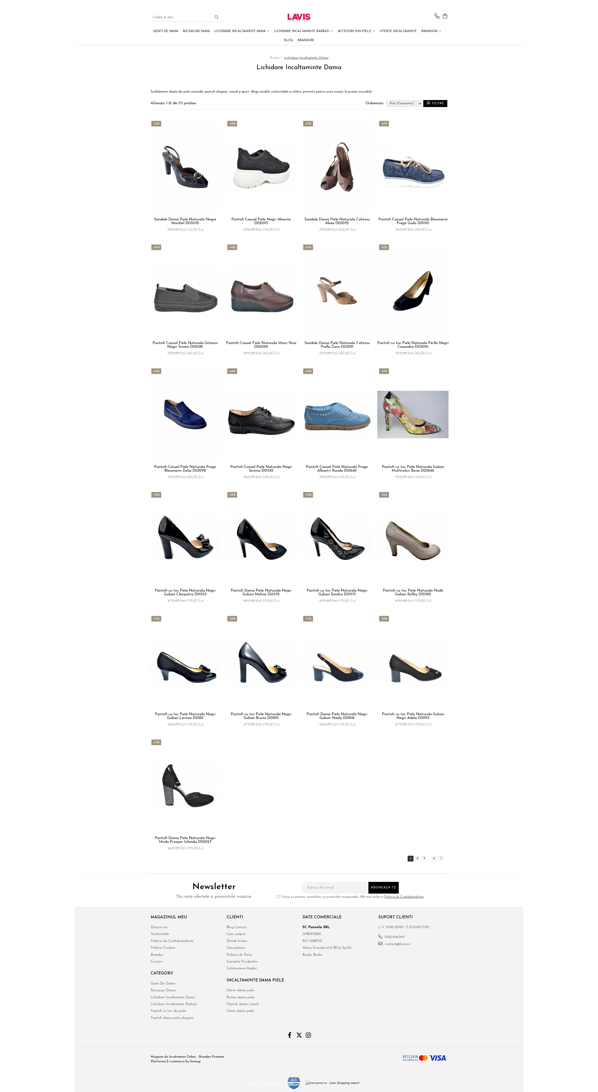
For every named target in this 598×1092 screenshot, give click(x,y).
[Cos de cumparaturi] (444, 16)
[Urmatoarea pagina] (441, 859)
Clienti (235, 917)
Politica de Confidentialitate (404, 897)
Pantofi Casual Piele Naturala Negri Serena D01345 (261, 469)
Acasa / (276, 58)
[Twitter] (299, 1036)
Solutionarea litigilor (242, 968)
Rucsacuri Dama (163, 990)
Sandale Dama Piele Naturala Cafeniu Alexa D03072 (337, 221)
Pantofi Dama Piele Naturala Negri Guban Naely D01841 (337, 716)
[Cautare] (216, 18)
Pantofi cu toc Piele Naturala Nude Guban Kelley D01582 (413, 592)
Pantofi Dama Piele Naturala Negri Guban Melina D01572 (261, 592)
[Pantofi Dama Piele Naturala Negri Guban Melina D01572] (261, 538)
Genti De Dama (163, 983)
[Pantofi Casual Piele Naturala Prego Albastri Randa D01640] (337, 414)
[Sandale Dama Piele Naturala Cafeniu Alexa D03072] (337, 167)
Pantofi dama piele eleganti (172, 1018)
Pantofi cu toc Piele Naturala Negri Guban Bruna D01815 (261, 716)
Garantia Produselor (242, 961)
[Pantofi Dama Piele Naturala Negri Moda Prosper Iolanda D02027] (185, 786)
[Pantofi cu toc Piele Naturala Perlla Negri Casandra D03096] (412, 291)
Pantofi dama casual (242, 1004)
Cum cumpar (236, 934)
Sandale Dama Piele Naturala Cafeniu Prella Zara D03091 (337, 345)
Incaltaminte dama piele (255, 980)
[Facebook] (290, 1036)
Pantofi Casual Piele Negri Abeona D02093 (261, 221)
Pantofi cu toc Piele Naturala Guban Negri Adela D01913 (413, 716)
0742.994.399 (394, 937)
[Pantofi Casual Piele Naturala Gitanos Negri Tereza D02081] (185, 291)
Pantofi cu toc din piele (168, 1011)
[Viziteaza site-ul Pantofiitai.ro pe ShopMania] (294, 1083)
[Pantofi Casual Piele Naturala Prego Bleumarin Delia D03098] (185, 414)
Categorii (162, 973)
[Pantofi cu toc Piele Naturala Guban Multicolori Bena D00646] (412, 414)
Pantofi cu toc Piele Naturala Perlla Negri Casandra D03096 (412, 345)
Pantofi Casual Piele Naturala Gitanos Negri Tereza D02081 (185, 345)
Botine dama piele (241, 997)
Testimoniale (160, 934)
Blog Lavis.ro (236, 927)
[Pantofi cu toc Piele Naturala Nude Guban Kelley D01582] (412, 538)
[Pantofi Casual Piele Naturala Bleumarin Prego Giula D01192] (412, 167)
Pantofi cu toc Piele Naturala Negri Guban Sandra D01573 (337, 592)
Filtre (437, 103)
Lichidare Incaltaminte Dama (173, 997)
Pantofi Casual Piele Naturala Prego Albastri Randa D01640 (337, 469)
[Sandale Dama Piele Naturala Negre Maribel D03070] (185, 167)
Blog (288, 40)
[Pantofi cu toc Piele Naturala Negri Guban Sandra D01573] (337, 538)
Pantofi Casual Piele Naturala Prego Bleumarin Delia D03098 (185, 469)
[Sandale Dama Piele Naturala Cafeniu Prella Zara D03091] (337, 291)
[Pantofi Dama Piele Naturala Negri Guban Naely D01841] (337, 662)
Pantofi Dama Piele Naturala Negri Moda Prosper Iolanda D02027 (185, 840)
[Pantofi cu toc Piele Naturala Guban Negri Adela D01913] (412, 662)
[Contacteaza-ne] (437, 16)
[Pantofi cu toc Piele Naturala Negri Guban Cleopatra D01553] (185, 538)
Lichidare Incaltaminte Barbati (174, 1004)
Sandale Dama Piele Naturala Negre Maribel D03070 (185, 221)
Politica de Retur (239, 955)
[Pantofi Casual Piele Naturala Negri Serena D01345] (261, 414)
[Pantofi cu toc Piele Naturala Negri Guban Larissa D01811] (185, 662)
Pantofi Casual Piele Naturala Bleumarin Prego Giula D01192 (413, 221)
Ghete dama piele (240, 990)
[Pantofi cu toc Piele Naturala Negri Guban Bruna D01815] (261, 662)
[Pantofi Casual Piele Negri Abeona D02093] (261, 167)
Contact (157, 961)
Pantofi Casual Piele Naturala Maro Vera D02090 (261, 345)
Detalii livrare (237, 941)
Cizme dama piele (240, 1011)
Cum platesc (236, 948)
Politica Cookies (163, 948)
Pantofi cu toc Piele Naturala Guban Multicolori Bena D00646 (413, 469)
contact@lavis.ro (397, 944)
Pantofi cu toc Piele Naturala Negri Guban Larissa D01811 (185, 716)
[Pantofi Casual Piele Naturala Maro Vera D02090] (261, 291)
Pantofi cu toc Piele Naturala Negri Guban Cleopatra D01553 (185, 592)
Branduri (429, 31)
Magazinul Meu (169, 917)
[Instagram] (308, 1036)
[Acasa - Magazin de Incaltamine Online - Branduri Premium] (299, 17)
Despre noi (159, 927)
